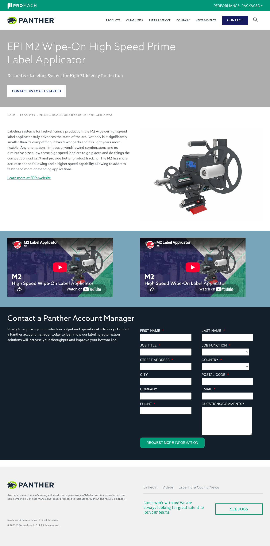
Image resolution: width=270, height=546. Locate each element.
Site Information (50, 520)
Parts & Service (160, 20)
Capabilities (134, 20)
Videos (168, 487)
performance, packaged (237, 5)
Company (183, 20)
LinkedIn (150, 487)
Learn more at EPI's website (29, 178)
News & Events (206, 20)
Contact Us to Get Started (36, 91)
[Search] (255, 19)
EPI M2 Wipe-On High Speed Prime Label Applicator (76, 115)
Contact (235, 20)
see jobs (239, 509)
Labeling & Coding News (199, 487)
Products (113, 20)
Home (11, 115)
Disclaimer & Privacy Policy (22, 520)
